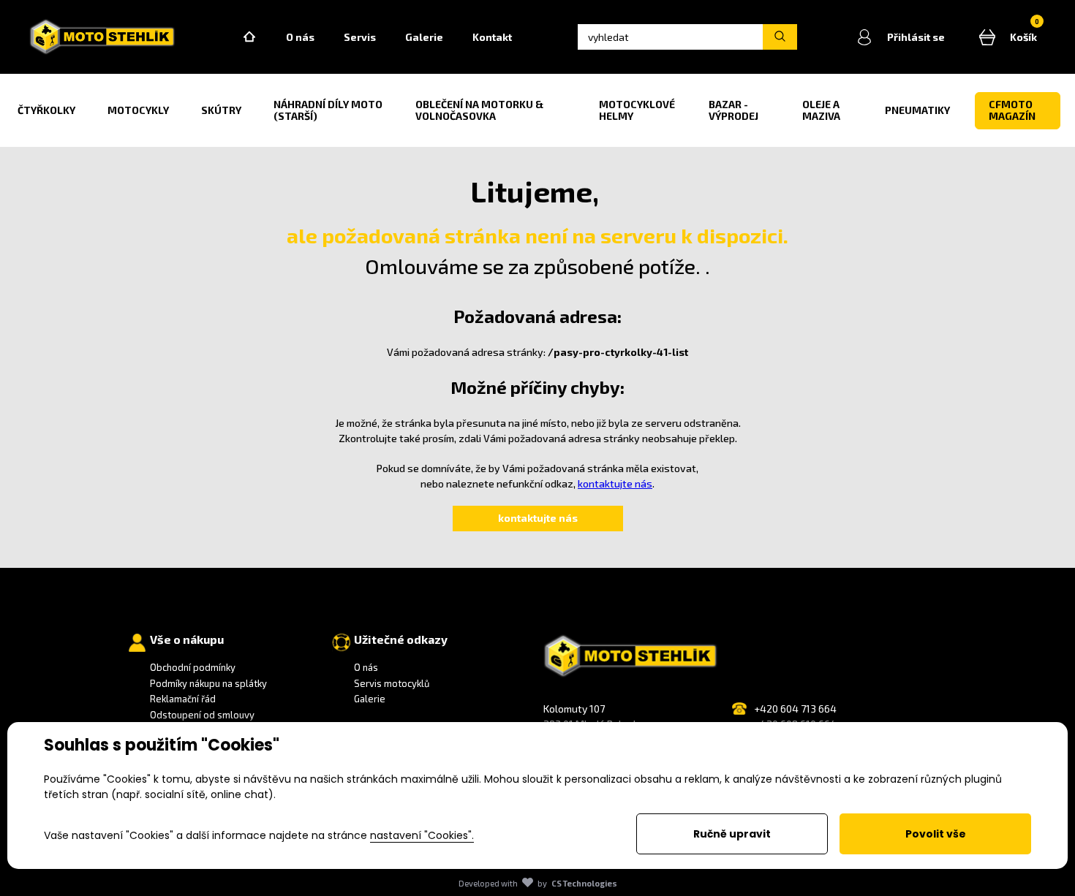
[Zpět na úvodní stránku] (102, 37)
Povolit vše (935, 834)
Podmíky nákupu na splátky (208, 683)
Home (249, 37)
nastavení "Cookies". (422, 835)
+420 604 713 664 (795, 708)
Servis (360, 37)
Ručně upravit (732, 834)
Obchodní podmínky (192, 667)
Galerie (424, 37)
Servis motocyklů (391, 683)
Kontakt (492, 37)
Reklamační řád (183, 699)
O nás (300, 37)
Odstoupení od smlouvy (202, 715)
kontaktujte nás (615, 483)
